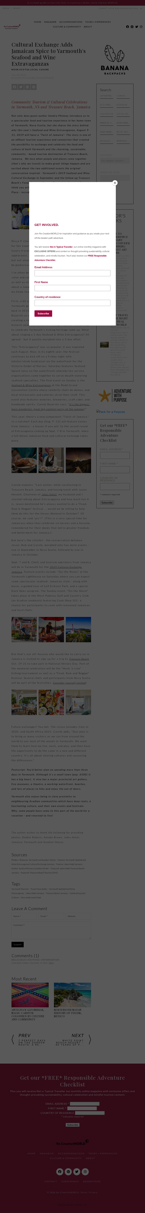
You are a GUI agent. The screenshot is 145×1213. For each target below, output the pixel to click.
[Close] (115, 183)
